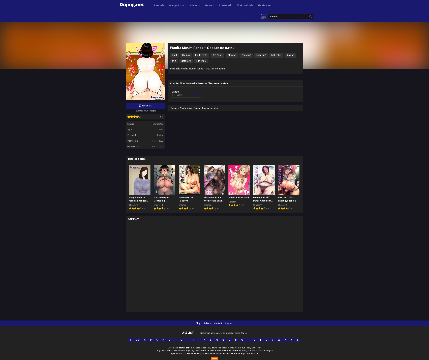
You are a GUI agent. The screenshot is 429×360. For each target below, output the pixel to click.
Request (229, 323)
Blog (198, 323)
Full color (276, 55)
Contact (218, 323)
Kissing (290, 55)
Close (214, 358)
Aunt (174, 55)
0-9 (137, 339)
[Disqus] (214, 266)
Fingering (261, 55)
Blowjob (232, 55)
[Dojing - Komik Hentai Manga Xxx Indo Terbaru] (132, 8)
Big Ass (186, 55)
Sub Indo (201, 61)
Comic (160, 129)
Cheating (246, 55)
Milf (174, 61)
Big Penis (217, 55)
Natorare (186, 61)
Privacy (207, 323)
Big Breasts (201, 55)
